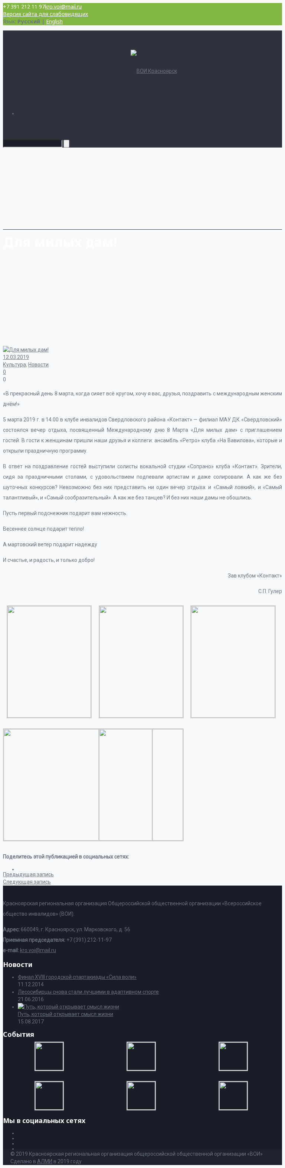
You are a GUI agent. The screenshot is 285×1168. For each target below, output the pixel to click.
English (54, 21)
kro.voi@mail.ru (63, 6)
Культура (14, 365)
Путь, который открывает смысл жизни (65, 1014)
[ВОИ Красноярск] (154, 71)
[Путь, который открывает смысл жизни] (68, 1007)
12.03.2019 (16, 357)
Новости (38, 365)
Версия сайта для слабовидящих (45, 13)
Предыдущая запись (28, 874)
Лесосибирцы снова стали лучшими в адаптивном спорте (88, 992)
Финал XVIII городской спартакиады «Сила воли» (77, 977)
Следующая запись (27, 882)
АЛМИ (44, 1161)
